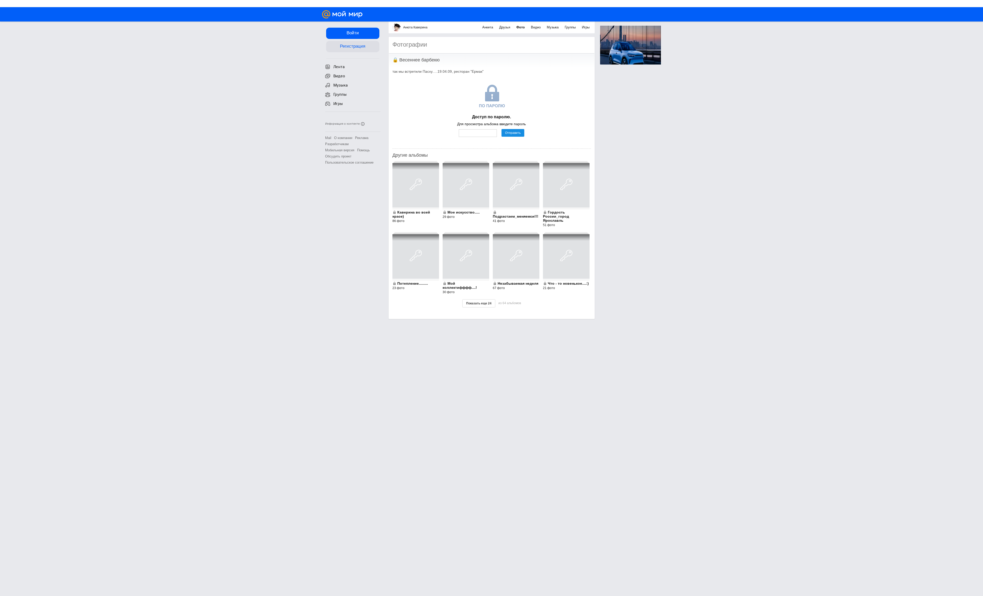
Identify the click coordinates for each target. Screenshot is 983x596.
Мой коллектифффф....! (460, 285)
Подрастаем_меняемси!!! (515, 216)
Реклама (361, 138)
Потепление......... (412, 283)
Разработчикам (337, 144)
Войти (353, 32)
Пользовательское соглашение (349, 162)
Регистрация (352, 46)
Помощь (363, 150)
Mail (328, 138)
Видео (536, 27)
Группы (571, 27)
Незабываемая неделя (518, 283)
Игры (586, 27)
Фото (521, 27)
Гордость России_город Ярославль (556, 216)
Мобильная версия (339, 150)
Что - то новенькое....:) (568, 283)
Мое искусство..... (463, 212)
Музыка (553, 27)
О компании (343, 138)
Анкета (488, 27)
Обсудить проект (338, 156)
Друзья (505, 27)
